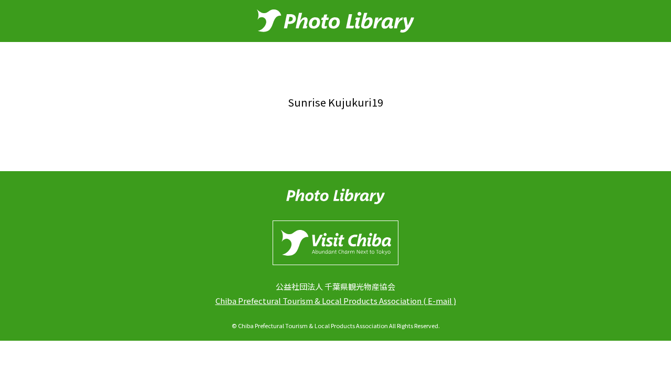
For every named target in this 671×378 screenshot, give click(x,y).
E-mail (440, 300)
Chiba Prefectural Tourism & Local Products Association (318, 300)
